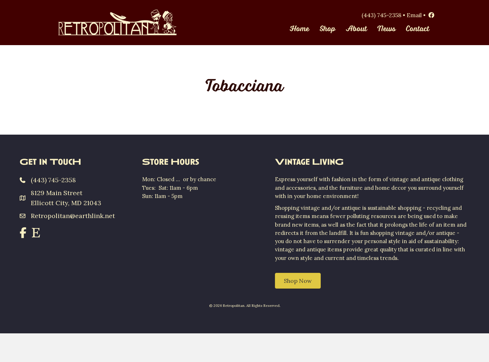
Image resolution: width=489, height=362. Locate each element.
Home (299, 29)
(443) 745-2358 (381, 15)
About (356, 29)
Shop (327, 29)
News (386, 29)
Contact (417, 29)
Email (414, 15)
